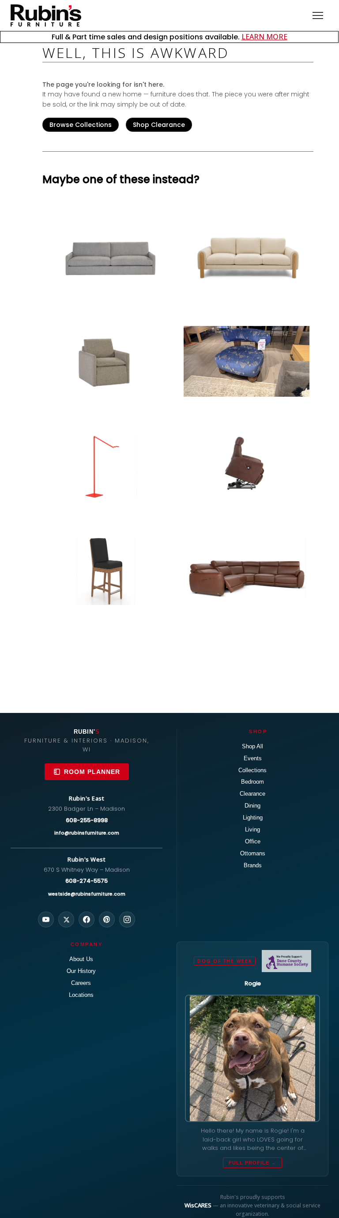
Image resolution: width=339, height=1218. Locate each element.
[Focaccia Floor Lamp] (109, 467)
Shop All (252, 746)
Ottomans (252, 853)
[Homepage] (46, 15)
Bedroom (252, 781)
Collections (252, 770)
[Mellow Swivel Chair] (109, 360)
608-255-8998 (87, 820)
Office (252, 841)
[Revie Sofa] (246, 255)
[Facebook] (86, 919)
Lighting (253, 817)
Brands (253, 865)
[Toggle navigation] (318, 15)
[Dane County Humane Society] (286, 961)
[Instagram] (127, 919)
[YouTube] (46, 919)
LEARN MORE (264, 37)
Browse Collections (80, 124)
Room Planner (92, 771)
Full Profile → (252, 1162)
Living (252, 829)
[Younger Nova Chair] (246, 361)
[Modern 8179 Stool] (109, 571)
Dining (252, 805)
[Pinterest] (107, 919)
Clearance (252, 793)
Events (253, 758)
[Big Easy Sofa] (109, 255)
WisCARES (198, 1205)
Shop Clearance (159, 124)
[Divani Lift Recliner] (246, 463)
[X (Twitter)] (66, 919)
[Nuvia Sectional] (246, 571)
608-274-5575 (86, 881)
